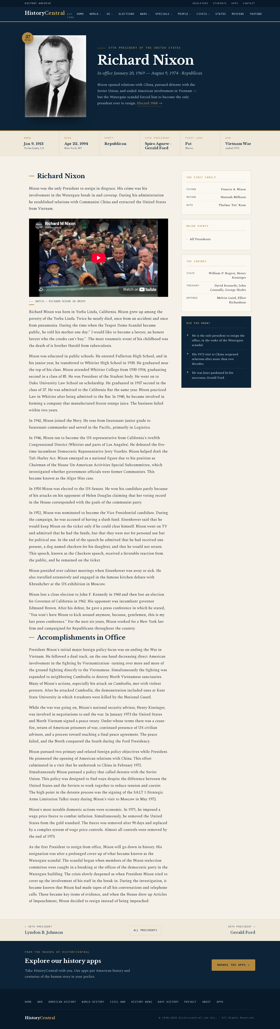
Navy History (168, 1001)
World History (93, 1001)
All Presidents (200, 239)
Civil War (118, 1001)
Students (220, 3)
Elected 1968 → (149, 103)
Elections (126, 14)
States (220, 14)
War (40, 1001)
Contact (249, 3)
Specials (162, 14)
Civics (202, 14)
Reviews (238, 14)
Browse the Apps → (233, 964)
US (108, 14)
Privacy (190, 1001)
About (206, 1001)
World (94, 14)
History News (141, 1001)
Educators (200, 3)
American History (62, 1001)
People (183, 14)
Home (80, 14)
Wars (143, 14)
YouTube (256, 14)
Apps (234, 3)
